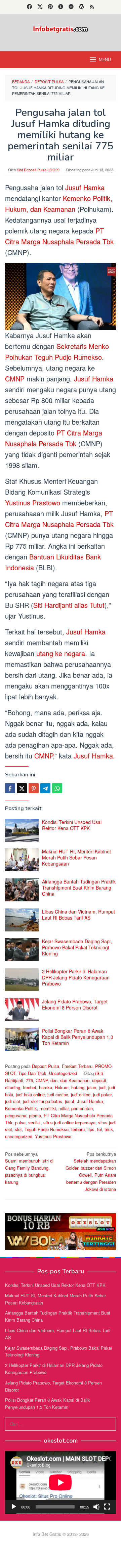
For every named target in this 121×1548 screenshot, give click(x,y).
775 (29, 1080)
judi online (80, 1094)
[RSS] (92, 7)
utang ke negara (59, 653)
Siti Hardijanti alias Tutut (69, 605)
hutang (77, 1087)
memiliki (48, 1108)
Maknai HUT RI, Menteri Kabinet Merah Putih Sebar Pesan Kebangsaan (76, 857)
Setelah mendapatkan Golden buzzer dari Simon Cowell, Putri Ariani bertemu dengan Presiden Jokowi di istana (91, 1171)
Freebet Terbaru (77, 1066)
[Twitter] (40, 7)
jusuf (69, 1101)
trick (109, 1129)
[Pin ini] (34, 788)
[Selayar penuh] (107, 1506)
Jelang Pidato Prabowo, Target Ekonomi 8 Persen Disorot (75, 1004)
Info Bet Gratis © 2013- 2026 (61, 1534)
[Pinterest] (50, 7)
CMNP (16, 378)
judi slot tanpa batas (42, 1101)
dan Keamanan (74, 1080)
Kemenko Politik (21, 1108)
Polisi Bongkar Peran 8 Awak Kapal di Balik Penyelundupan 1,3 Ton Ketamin (77, 1036)
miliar (63, 1108)
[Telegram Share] (45, 788)
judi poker (102, 1094)
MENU (105, 60)
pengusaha (15, 1115)
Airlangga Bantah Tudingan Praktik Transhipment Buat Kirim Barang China (79, 887)
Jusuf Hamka (85, 187)
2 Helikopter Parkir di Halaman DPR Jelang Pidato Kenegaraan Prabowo (76, 977)
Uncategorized (63, 1073)
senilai (34, 1122)
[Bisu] (96, 1506)
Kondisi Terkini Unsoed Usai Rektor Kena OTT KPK (72, 825)
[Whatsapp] (57, 788)
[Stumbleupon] (71, 7)
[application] (60, 1482)
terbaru (78, 1129)
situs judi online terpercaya (69, 1122)
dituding (12, 1087)
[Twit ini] (22, 788)
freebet (29, 1087)
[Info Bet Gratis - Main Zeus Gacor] (60, 28)
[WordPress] (81, 7)
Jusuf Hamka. (94, 755)
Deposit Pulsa (45, 1066)
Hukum (62, 1087)
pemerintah (82, 1108)
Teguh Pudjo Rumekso (47, 1129)
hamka (45, 1087)
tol (99, 1129)
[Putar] (13, 1506)
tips (90, 1129)
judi (102, 1087)
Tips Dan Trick (32, 1073)
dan (53, 1080)
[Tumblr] (60, 7)
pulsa (20, 1122)
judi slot (12, 1101)
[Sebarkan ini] (10, 788)
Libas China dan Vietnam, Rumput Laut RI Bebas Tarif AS (78, 914)
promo (35, 1115)
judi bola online (30, 1094)
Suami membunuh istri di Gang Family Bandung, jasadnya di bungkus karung (29, 1168)
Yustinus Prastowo (33, 502)
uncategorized (18, 1136)
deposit (99, 1080)
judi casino (57, 1094)
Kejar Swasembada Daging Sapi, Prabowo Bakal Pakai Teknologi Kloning (77, 947)
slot (18, 1129)
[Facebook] (29, 7)
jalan (91, 1087)
